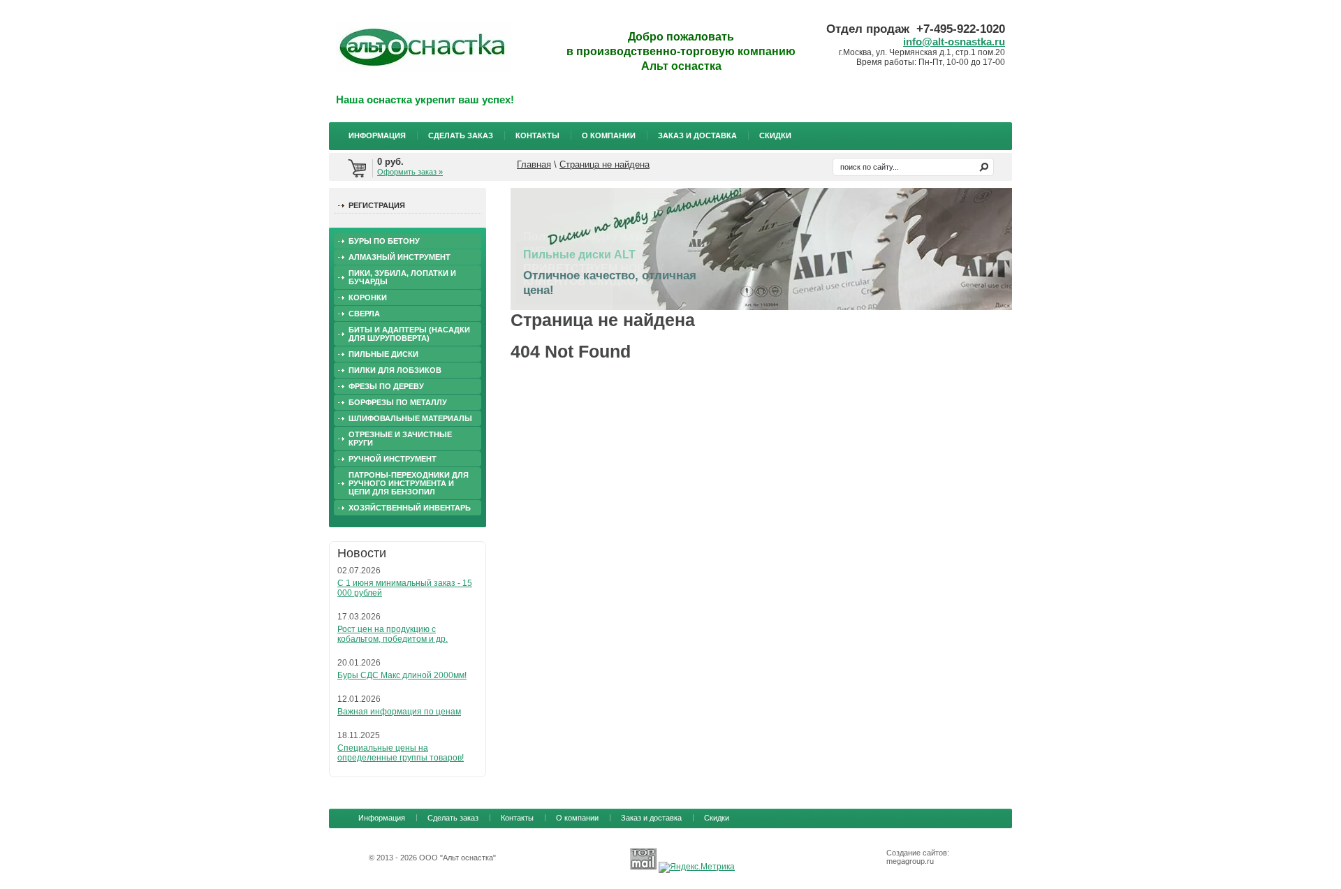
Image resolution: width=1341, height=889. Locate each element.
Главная (534, 164)
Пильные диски (383, 354)
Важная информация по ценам (399, 712)
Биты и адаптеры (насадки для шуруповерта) (409, 333)
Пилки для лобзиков (395, 370)
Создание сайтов (916, 852)
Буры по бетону (384, 241)
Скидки (775, 135)
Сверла (364, 313)
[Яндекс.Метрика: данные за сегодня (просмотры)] (697, 867)
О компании (609, 135)
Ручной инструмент (393, 459)
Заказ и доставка (697, 135)
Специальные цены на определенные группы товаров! (400, 753)
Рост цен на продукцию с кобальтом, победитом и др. (392, 634)
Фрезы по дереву (386, 386)
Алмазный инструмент (399, 257)
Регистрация (377, 205)
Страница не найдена (604, 164)
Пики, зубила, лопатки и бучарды (402, 277)
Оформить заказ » (410, 172)
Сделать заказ (460, 135)
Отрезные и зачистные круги (400, 438)
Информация (377, 135)
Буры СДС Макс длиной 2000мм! (402, 675)
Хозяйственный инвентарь (410, 508)
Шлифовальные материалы (410, 418)
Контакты (537, 135)
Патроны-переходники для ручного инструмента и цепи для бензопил (409, 483)
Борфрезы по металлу (398, 402)
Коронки (368, 297)
